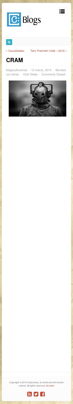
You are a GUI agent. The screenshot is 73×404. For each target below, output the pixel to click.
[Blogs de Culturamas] (24, 28)
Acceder (50, 385)
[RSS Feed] (29, 394)
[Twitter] (36, 394)
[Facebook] (42, 394)
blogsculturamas (16, 70)
